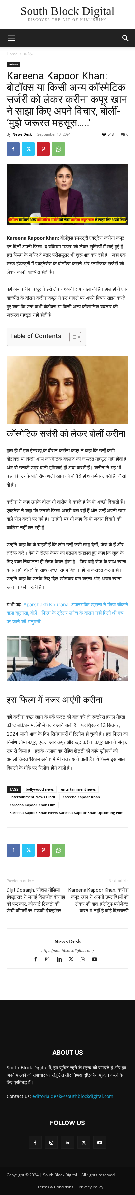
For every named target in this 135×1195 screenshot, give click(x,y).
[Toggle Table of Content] (72, 337)
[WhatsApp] (58, 149)
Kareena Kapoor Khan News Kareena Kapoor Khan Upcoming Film (67, 812)
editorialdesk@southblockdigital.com (72, 1096)
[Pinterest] (43, 149)
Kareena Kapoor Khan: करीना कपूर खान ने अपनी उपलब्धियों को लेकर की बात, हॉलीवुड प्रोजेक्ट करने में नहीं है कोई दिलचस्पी (98, 900)
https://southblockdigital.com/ (67, 950)
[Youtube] (97, 959)
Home (12, 54)
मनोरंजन (30, 54)
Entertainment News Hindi (32, 796)
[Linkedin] (62, 959)
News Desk (22, 134)
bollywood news (40, 789)
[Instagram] (50, 959)
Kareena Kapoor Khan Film (33, 804)
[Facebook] (13, 149)
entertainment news (78, 789)
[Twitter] (28, 149)
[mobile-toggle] (11, 38)
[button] (126, 38)
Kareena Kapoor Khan (81, 796)
